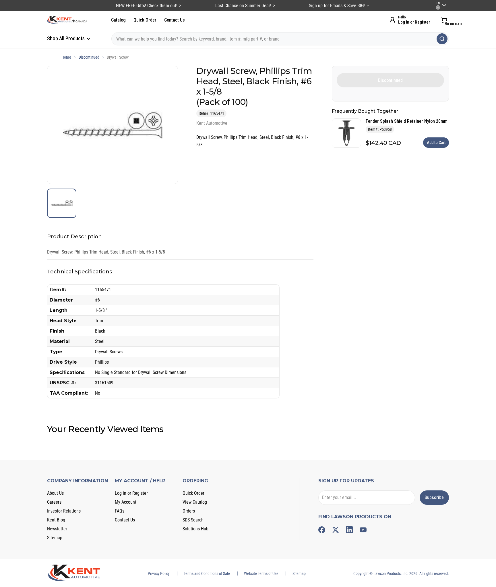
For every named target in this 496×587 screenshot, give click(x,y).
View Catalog (195, 502)
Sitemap (54, 537)
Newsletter (57, 529)
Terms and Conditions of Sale (207, 573)
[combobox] (280, 38)
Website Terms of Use (261, 573)
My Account (125, 502)
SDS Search (193, 520)
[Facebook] (321, 529)
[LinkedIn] (349, 529)
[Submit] (442, 38)
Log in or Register (131, 493)
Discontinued (89, 57)
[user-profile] (438, 7)
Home (66, 57)
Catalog (118, 20)
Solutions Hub (195, 529)
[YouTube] (363, 529)
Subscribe (434, 497)
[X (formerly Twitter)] (335, 529)
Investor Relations (64, 511)
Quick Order (144, 20)
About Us (55, 493)
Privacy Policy (159, 573)
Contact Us (174, 20)
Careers (54, 502)
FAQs (119, 511)
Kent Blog (56, 520)
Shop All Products (66, 38)
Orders (189, 511)
